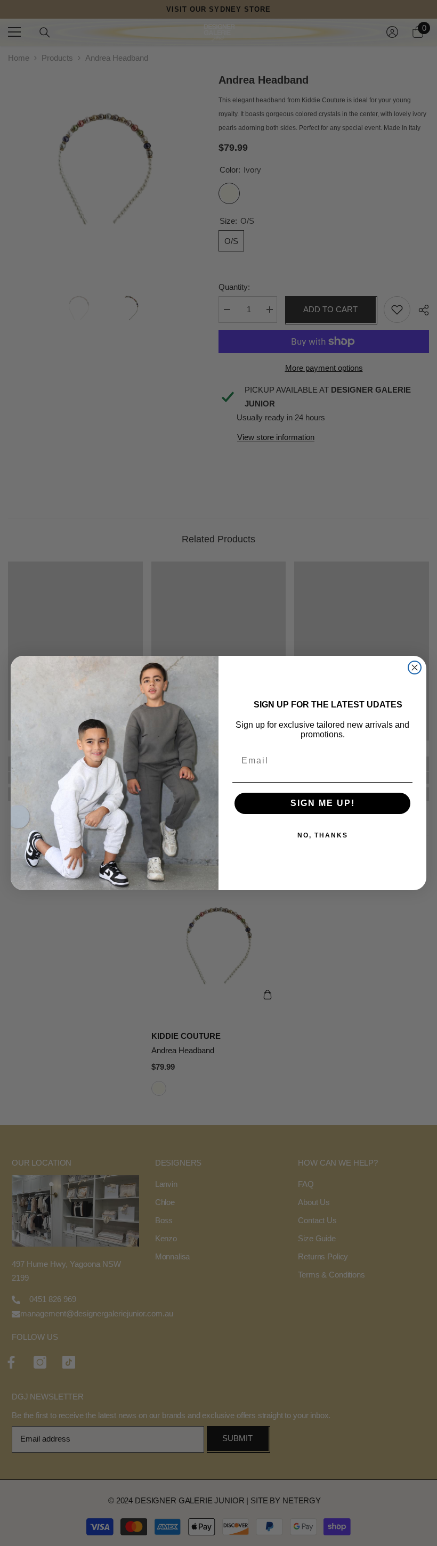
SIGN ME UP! (322, 803)
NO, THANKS (322, 835)
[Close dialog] (414, 667)
